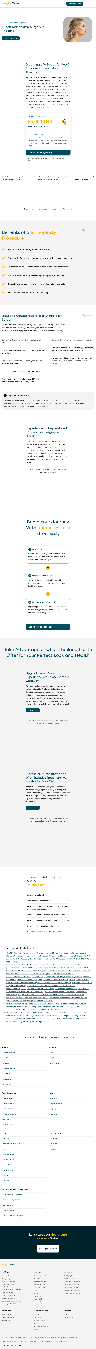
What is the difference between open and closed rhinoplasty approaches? (47, 907)
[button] (91, 3)
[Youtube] (20, 1345)
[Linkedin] (7, 1345)
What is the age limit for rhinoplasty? (42, 920)
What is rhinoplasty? (35, 895)
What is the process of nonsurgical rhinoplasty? (46, 915)
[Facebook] (3, 1345)
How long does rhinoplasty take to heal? (43, 926)
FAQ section (67, 209)
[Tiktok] (16, 1345)
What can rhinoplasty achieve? (39, 901)
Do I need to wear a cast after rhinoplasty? (44, 932)
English (66, 1341)
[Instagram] (12, 1345)
